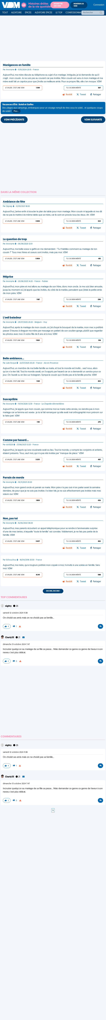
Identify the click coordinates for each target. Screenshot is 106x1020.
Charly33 (9, 637)
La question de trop (15, 239)
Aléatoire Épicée (43, 13)
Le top (59, 13)
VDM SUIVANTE (93, 120)
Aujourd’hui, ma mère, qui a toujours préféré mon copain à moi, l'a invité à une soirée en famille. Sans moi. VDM (51, 567)
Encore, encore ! (53, 591)
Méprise (8, 277)
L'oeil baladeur (12, 317)
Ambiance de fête (14, 201)
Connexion (98, 5)
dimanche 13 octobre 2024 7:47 (16, 644)
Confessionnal (74, 13)
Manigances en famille (17, 65)
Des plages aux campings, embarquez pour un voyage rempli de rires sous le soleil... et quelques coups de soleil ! (52, 108)
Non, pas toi (10, 518)
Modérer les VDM (79, 5)
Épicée (28, 13)
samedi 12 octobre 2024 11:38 (15, 613)
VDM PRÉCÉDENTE (14, 120)
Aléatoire (16, 13)
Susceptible (10, 399)
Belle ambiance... (13, 358)
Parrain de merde (13, 477)
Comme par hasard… (16, 440)
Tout (5, 13)
